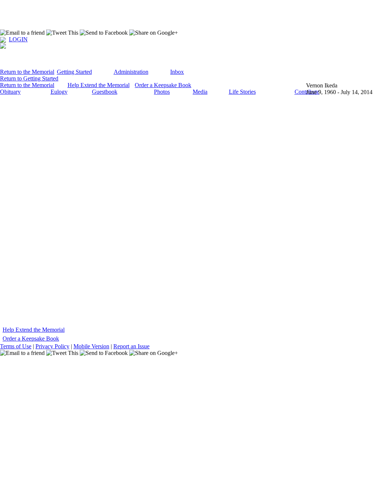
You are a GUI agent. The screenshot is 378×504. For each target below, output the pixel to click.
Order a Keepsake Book (163, 85)
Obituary (10, 92)
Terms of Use (15, 346)
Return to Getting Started (29, 78)
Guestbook (104, 92)
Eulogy (59, 92)
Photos (162, 92)
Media (200, 92)
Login (18, 39)
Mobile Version (91, 346)
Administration (131, 72)
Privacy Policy (52, 346)
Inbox (177, 72)
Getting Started (74, 72)
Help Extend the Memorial (99, 85)
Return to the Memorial (27, 72)
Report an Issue (131, 346)
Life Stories (242, 92)
